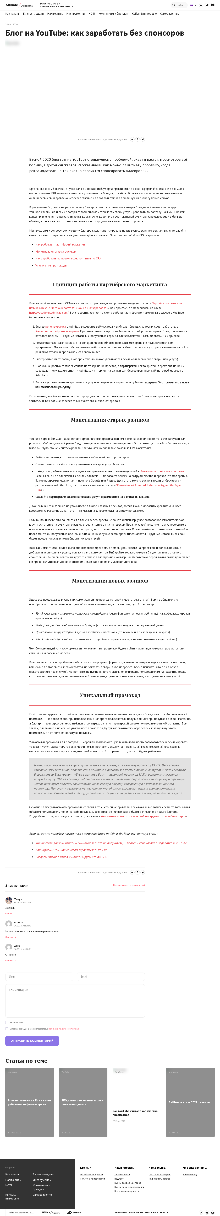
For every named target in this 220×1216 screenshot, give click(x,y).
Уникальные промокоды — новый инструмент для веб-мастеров (143, 816)
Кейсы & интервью (144, 13)
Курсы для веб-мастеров (127, 1182)
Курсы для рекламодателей (129, 1186)
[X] (143, 139)
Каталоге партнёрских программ (57, 331)
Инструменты (75, 13)
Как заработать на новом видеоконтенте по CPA (68, 258)
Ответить (10, 913)
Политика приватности (92, 1178)
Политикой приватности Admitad (63, 1028)
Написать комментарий (129, 885)
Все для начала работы (126, 1191)
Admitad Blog (190, 1174)
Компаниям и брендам (113, 13)
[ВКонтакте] (132, 139)
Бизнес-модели (33, 13)
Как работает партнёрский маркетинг (60, 244)
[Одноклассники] (137, 139)
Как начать (12, 13)
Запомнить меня (17, 1022)
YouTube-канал (122, 1174)
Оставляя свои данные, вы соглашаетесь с (44, 1028)
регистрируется (55, 326)
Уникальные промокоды (51, 265)
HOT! (92, 13)
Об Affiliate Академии (91, 1174)
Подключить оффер (159, 1178)
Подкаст (119, 1178)
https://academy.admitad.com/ (49, 312)
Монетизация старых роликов (55, 251)
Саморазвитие (169, 13)
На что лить (55, 13)
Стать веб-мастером (159, 1174)
